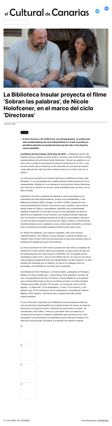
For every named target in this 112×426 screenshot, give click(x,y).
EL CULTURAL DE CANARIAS (17, 420)
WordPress (103, 420)
